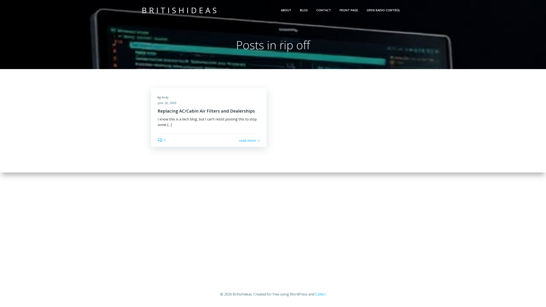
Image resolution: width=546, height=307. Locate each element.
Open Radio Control (383, 10)
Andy (165, 97)
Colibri (320, 294)
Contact (323, 10)
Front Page (349, 10)
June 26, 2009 (167, 103)
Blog (304, 10)
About (286, 10)
